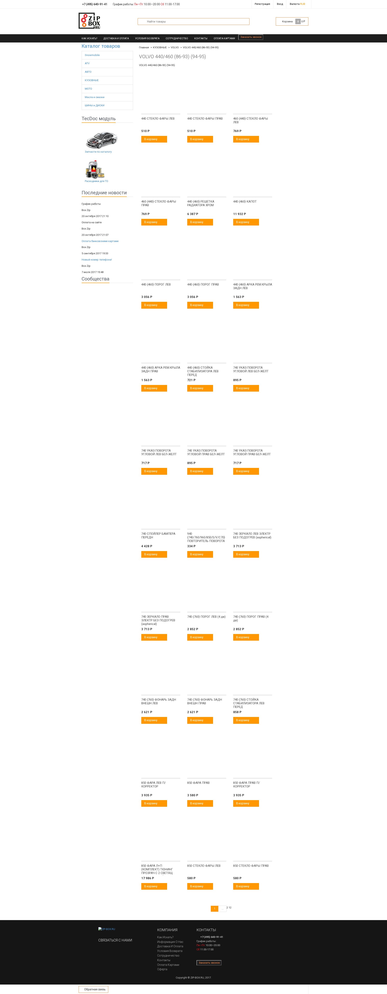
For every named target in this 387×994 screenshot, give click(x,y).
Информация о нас (170, 941)
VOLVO (175, 47)
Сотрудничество (177, 38)
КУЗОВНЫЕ (92, 80)
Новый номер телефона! (97, 259)
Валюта (297, 3)
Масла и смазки (94, 97)
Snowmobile (92, 55)
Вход (280, 3)
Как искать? (89, 38)
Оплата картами (224, 38)
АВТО (88, 71)
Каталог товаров (101, 46)
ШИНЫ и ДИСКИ (94, 105)
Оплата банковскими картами (100, 241)
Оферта (162, 969)
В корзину (151, 139)
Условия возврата (147, 38)
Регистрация (262, 3)
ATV (87, 63)
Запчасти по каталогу (98, 151)
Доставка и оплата (116, 38)
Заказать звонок (251, 36)
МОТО (88, 88)
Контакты (200, 38)
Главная (144, 47)
